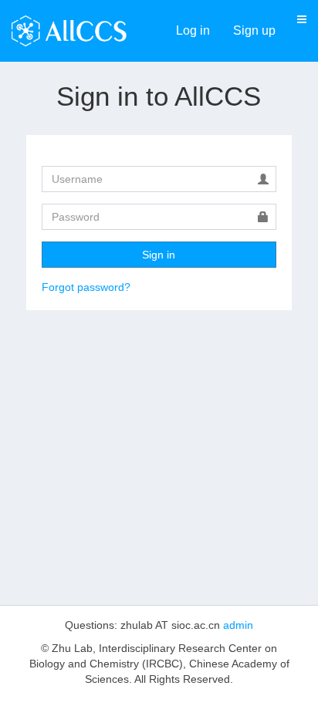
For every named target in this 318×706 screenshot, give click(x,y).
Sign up (254, 30)
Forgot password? (86, 287)
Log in (193, 30)
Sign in (158, 254)
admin (238, 625)
